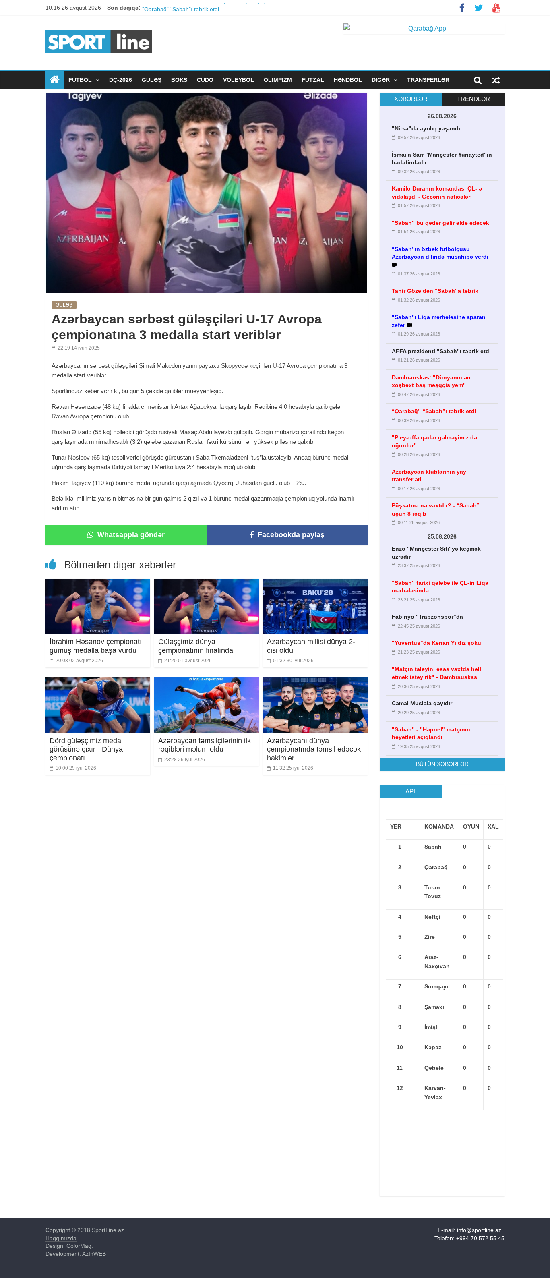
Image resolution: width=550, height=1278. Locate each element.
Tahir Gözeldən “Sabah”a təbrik (435, 291)
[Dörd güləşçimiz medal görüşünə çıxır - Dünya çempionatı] (97, 682)
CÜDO (205, 80)
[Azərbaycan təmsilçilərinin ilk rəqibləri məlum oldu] (206, 682)
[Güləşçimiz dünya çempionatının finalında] (206, 583)
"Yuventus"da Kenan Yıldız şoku (436, 643)
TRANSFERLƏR (428, 80)
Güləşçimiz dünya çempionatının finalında (195, 646)
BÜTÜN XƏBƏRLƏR (442, 764)
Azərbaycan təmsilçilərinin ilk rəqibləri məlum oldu (204, 745)
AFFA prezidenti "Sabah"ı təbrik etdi (441, 351)
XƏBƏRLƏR (411, 98)
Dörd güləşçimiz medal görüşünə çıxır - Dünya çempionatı (86, 749)
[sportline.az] (98, 28)
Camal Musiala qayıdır (422, 703)
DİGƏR (381, 80)
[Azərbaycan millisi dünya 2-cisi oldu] (315, 583)
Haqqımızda (61, 1238)
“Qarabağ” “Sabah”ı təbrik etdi (434, 411)
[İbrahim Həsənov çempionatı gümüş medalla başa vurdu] (97, 583)
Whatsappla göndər (130, 535)
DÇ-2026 (120, 80)
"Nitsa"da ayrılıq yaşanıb (426, 128)
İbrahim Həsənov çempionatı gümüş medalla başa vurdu (96, 646)
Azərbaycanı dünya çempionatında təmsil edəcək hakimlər (314, 749)
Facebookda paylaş (290, 535)
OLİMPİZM (278, 80)
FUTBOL (80, 80)
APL (411, 791)
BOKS (179, 80)
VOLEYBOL (238, 80)
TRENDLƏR (473, 98)
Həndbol (348, 80)
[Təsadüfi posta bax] (496, 79)
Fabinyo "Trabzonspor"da (427, 616)
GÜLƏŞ (151, 80)
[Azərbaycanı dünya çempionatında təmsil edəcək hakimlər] (315, 682)
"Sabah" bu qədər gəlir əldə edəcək (440, 223)
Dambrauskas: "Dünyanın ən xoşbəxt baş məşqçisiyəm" (213, 7)
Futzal (313, 80)
